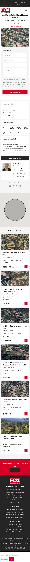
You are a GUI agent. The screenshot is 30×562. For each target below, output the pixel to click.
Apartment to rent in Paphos (15, 532)
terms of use (20, 84)
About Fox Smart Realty (15, 500)
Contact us (15, 470)
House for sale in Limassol (15, 509)
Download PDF (14, 158)
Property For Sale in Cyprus (15, 490)
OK (11, 559)
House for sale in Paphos (15, 512)
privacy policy (5, 86)
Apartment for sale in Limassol (15, 514)
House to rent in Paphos (15, 527)
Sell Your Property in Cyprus (15, 495)
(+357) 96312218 (20, 176)
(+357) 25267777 (21, 174)
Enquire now (14, 92)
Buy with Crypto (15, 502)
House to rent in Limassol (15, 524)
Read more (4, 559)
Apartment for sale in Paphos (15, 517)
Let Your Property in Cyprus (15, 497)
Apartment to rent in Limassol (15, 529)
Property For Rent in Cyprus (15, 492)
